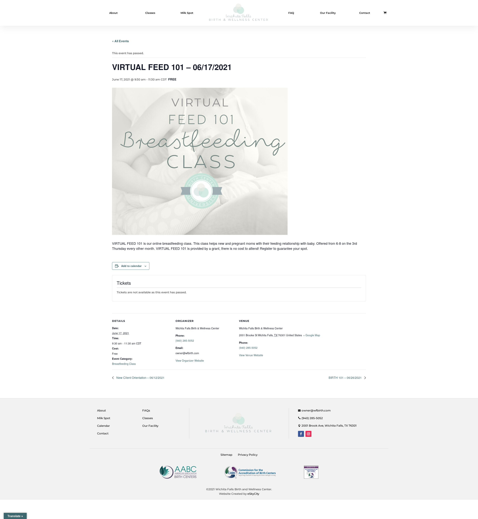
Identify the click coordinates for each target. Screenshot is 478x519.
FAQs (146, 410)
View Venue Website (251, 355)
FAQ (291, 13)
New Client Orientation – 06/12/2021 (140, 377)
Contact (364, 13)
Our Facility (328, 13)
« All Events (120, 41)
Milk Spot (187, 13)
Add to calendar (131, 266)
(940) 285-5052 (185, 340)
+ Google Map (311, 335)
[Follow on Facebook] (301, 434)
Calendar (103, 426)
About (113, 13)
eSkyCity (253, 493)
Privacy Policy (247, 454)
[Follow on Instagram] (308, 434)
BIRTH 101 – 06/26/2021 (345, 377)
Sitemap (226, 454)
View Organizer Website (190, 360)
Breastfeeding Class (124, 364)
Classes (150, 13)
